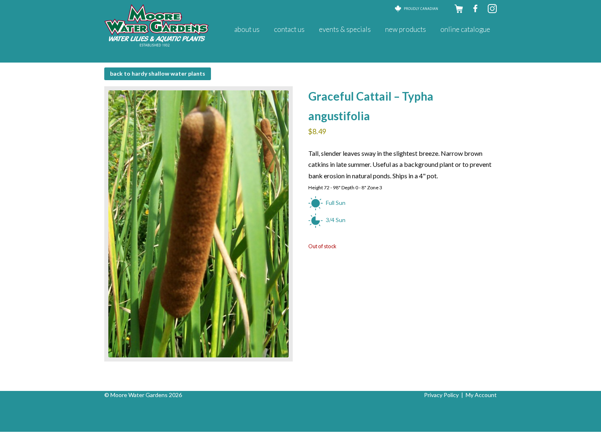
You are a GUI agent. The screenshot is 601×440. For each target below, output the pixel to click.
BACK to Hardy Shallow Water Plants (157, 73)
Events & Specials (345, 29)
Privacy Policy (441, 394)
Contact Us (289, 29)
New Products (405, 29)
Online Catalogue (465, 29)
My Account (481, 394)
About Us (247, 29)
